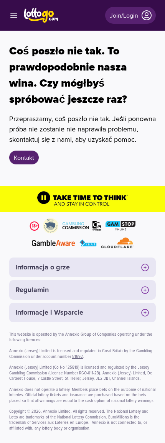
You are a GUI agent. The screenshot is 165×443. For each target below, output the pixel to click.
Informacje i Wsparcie (49, 312)
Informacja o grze (42, 267)
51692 (77, 356)
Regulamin (32, 290)
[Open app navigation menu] (13, 15)
